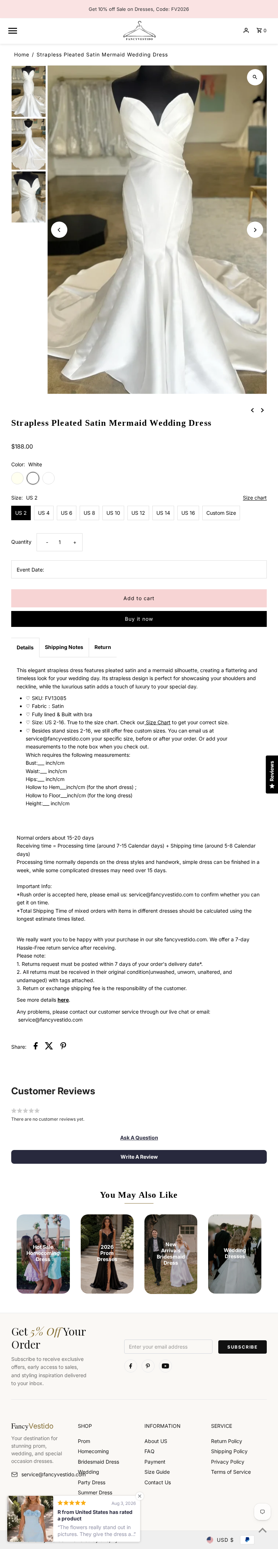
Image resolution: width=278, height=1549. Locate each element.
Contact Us (157, 1482)
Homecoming (93, 1451)
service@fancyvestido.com (44, 1474)
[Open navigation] (62, 30)
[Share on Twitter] (49, 1047)
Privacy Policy (227, 1462)
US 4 (44, 513)
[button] (139, 1137)
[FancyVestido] (139, 30)
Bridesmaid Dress (98, 1462)
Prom (84, 1441)
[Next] (255, 230)
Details (25, 647)
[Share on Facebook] (36, 1047)
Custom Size (221, 513)
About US (155, 1441)
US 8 (89, 513)
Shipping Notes (64, 647)
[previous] (252, 410)
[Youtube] (165, 1365)
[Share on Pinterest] (63, 1047)
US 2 (21, 513)
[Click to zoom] (255, 77)
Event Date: (30, 569)
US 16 (188, 513)
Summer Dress (95, 1492)
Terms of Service (231, 1472)
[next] (262, 410)
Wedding (88, 1472)
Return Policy (226, 1441)
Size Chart (157, 722)
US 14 (163, 513)
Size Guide (157, 1472)
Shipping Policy (229, 1451)
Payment (154, 1462)
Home (21, 54)
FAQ (149, 1451)
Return (102, 647)
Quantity (21, 542)
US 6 (66, 513)
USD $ (225, 1540)
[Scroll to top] (262, 1530)
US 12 (138, 513)
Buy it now (139, 619)
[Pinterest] (148, 1365)
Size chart (255, 498)
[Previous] (59, 230)
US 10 (113, 513)
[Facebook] (130, 1365)
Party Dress (91, 1482)
